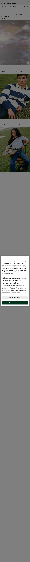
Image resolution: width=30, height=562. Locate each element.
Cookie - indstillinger (14, 297)
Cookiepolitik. (16, 292)
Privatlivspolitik (6, 292)
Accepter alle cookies (15, 302)
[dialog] (15, 281)
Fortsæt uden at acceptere (20, 257)
